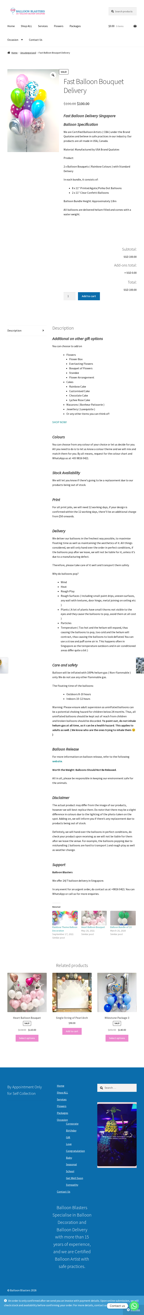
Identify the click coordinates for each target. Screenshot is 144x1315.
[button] (103, 1135)
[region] (117, 1135)
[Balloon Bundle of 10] (123, 918)
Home (11, 26)
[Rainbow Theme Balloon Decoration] (65, 918)
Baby (69, 1157)
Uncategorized (28, 52)
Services (43, 26)
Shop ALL (26, 26)
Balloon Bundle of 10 (121, 927)
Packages (75, 26)
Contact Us (35, 39)
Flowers (58, 26)
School (70, 1171)
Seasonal (71, 1164)
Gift (68, 1137)
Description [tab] (14, 330)
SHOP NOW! (59, 422)
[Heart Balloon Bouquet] (94, 918)
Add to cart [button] (72, 1031)
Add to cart (89, 296)
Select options (27, 1038)
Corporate (72, 1123)
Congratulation (75, 1151)
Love (69, 1144)
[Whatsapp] (134, 1306)
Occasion (12, 39)
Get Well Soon (74, 1178)
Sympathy (72, 1184)
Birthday (71, 1130)
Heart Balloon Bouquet (93, 927)
